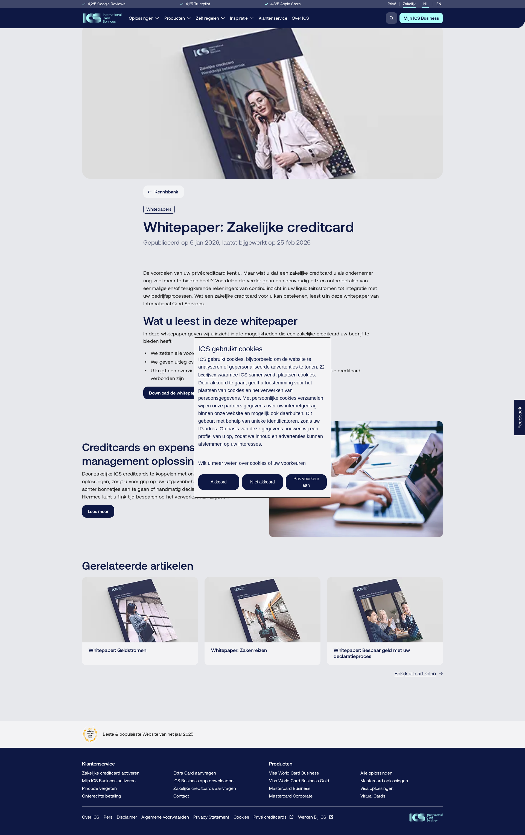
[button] (519, 417)
